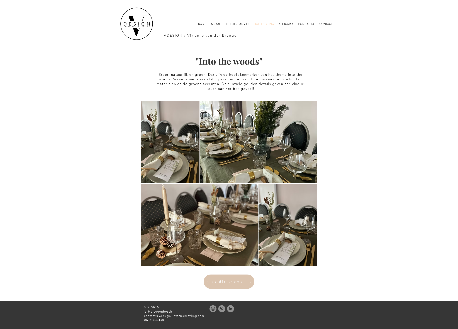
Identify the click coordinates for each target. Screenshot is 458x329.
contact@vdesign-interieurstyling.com (174, 316)
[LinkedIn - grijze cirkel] (230, 308)
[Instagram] (212, 308)
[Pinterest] (221, 308)
